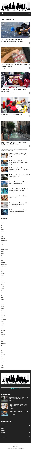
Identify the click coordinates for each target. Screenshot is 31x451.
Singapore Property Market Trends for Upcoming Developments (18, 182)
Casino (2, 244)
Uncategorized (4, 360)
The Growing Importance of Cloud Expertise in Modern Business (17, 210)
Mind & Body (3, 319)
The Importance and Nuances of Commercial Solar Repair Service (12, 40)
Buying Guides (4, 240)
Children (2, 253)
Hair (1, 295)
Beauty (2, 229)
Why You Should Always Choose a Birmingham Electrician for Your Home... (19, 168)
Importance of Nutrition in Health (17, 195)
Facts (2, 269)
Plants (2, 341)
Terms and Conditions (12, 448)
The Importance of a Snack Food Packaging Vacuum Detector (15, 65)
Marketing (3, 315)
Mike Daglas (3, 68)
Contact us (15, 444)
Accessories (3, 220)
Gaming (2, 286)
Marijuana (3, 312)
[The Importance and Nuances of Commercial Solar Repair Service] (15, 30)
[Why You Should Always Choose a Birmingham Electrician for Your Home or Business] (4, 169)
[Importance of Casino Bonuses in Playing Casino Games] (15, 80)
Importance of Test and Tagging (12, 114)
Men (2, 317)
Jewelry (2, 308)
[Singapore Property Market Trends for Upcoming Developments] (4, 184)
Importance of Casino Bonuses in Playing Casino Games (14, 90)
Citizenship (3, 255)
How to (2, 306)
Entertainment (4, 264)
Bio (1, 234)
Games (2, 284)
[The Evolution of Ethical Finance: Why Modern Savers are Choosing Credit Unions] (4, 163)
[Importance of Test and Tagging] (15, 105)
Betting (2, 231)
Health (2, 297)
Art (1, 227)
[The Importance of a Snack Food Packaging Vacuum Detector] (15, 55)
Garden (2, 288)
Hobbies (2, 299)
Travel (2, 358)
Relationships (3, 343)
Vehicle (2, 363)
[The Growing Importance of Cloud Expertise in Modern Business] (4, 212)
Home (2, 17)
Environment (3, 266)
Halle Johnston (4, 43)
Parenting (3, 334)
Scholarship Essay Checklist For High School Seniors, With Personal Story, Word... (18, 155)
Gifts (2, 290)
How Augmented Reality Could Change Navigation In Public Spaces (14, 143)
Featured (2, 273)
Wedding (2, 367)
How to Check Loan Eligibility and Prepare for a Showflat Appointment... (19, 203)
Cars (2, 242)
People (2, 336)
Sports (2, 350)
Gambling (3, 282)
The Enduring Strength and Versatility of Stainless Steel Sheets (19, 175)
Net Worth (3, 330)
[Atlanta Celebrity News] (15, 6)
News (2, 332)
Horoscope (3, 304)
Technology (3, 354)
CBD (2, 247)
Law (1, 310)
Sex (1, 347)
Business (3, 238)
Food (2, 277)
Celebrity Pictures (4, 249)
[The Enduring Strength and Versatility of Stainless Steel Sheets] (4, 177)
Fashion (2, 271)
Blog (2, 236)
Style (2, 352)
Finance (2, 275)
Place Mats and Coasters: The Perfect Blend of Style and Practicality (18, 189)
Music (2, 328)
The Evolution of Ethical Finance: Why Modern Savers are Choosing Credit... (18, 161)
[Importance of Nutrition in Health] (4, 198)
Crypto (2, 260)
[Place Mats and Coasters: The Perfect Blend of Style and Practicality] (4, 191)
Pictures (2, 339)
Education (3, 262)
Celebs (2, 251)
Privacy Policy (21, 448)
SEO (2, 345)
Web (2, 365)
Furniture (2, 279)
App (1, 225)
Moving (2, 325)
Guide (2, 293)
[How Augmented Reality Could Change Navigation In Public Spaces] (15, 131)
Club (2, 258)
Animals (2, 223)
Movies (2, 323)
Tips (2, 356)
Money (2, 321)
